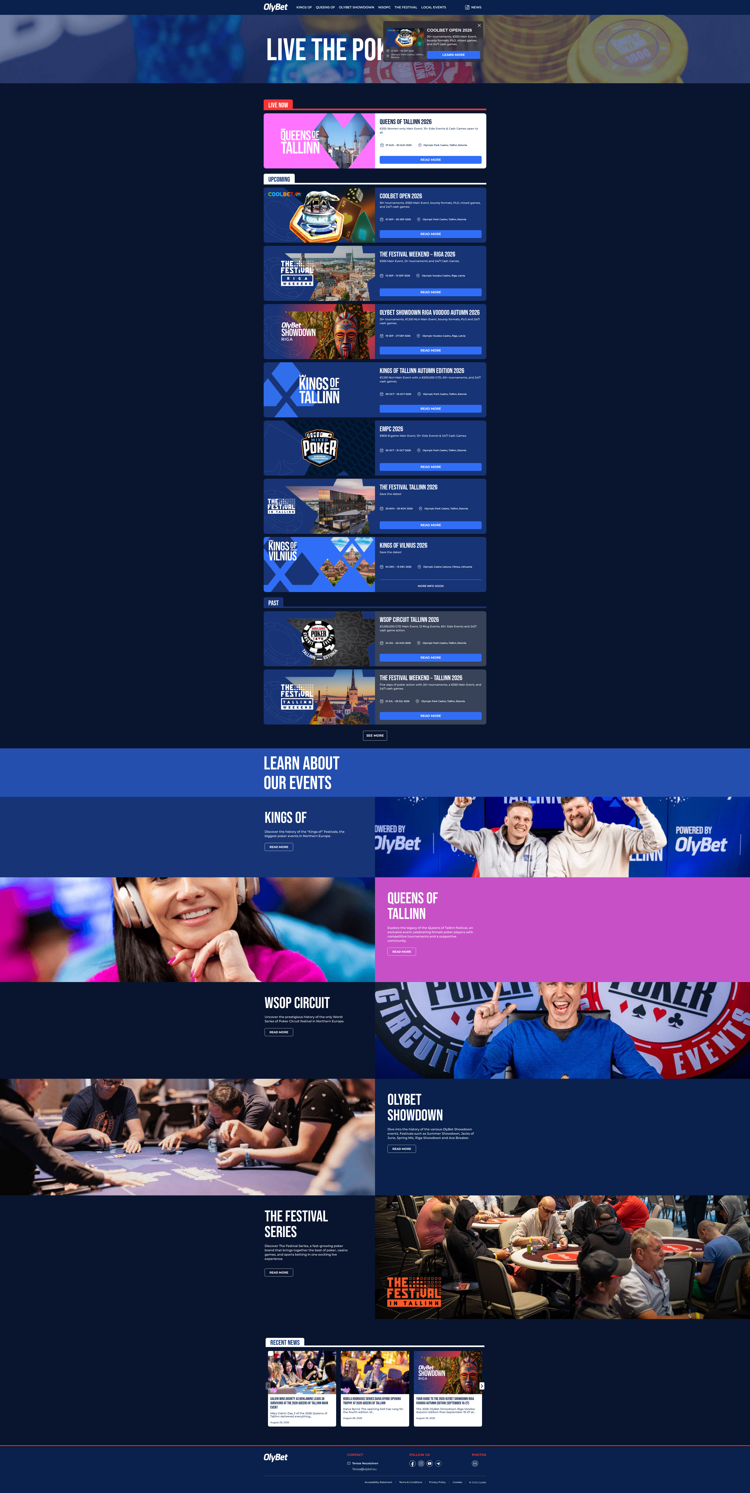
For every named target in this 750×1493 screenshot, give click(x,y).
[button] (268, 1385)
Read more (431, 160)
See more (375, 735)
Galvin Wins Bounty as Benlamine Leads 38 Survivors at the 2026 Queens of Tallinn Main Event (299, 1402)
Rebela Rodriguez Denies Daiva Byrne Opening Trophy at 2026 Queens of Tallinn (372, 1400)
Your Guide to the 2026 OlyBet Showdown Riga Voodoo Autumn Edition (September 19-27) (445, 1400)
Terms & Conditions (410, 1482)
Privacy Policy (437, 1482)
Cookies (457, 1482)
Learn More (453, 55)
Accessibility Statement (378, 1482)
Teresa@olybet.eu (364, 1469)
